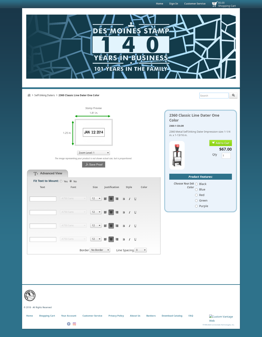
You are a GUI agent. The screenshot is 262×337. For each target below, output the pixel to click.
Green (203, 200)
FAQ (191, 315)
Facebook (68, 324)
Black (202, 184)
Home (159, 3)
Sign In (173, 3)
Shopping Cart (227, 6)
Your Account (68, 315)
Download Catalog (172, 315)
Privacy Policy (116, 315)
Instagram (74, 324)
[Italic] (129, 199)
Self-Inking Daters (44, 95)
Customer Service (195, 3)
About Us (135, 315)
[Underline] (135, 199)
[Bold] (123, 199)
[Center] (111, 199)
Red (201, 195)
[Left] (105, 199)
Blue (202, 189)
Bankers (151, 315)
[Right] (117, 199)
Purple (203, 206)
